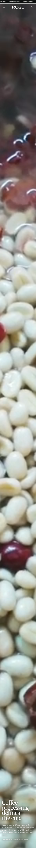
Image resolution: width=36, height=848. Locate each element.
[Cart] (32, 7)
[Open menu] (4, 7)
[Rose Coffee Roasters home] (18, 7)
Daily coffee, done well (14, 1)
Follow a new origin (28, 1)
